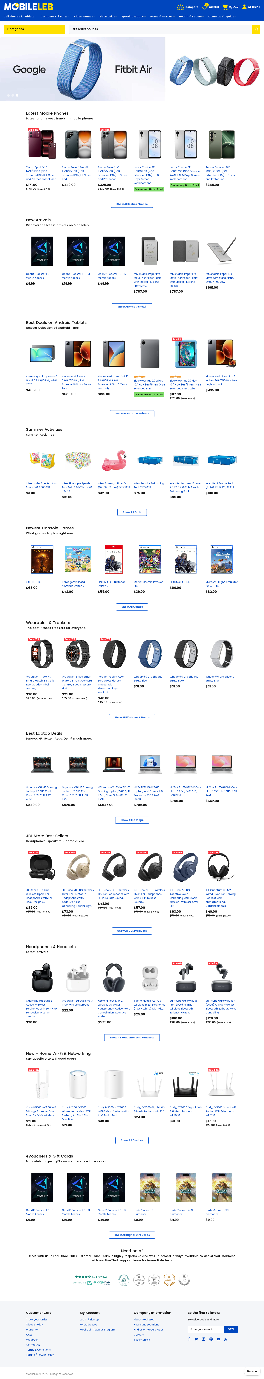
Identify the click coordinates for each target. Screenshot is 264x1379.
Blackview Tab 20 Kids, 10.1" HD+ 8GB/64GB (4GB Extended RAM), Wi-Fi (185, 384)
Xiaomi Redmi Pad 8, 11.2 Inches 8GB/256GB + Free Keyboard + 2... (221, 380)
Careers (139, 1334)
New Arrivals (38, 220)
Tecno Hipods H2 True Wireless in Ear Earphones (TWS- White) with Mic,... (149, 1004)
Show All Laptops (132, 820)
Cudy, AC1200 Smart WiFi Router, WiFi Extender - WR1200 (221, 1111)
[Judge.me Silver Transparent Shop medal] (139, 1280)
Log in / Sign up (89, 1319)
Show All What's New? (132, 306)
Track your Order (36, 1319)
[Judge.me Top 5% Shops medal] (184, 1280)
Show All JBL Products (132, 931)
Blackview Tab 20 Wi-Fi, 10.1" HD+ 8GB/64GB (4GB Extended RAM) (149, 384)
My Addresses (88, 1324)
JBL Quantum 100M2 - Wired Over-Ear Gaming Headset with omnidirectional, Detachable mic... (221, 898)
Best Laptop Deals (44, 733)
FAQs (29, 1334)
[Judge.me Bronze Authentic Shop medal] (169, 1280)
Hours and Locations (146, 1324)
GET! (231, 1329)
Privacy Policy (34, 1324)
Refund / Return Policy (40, 1355)
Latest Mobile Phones (47, 113)
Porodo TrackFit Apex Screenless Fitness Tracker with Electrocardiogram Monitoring (111, 684)
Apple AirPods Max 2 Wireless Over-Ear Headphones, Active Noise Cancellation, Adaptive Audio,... (114, 1008)
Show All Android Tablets (132, 413)
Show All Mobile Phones (132, 204)
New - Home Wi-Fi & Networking (58, 1053)
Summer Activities (44, 429)
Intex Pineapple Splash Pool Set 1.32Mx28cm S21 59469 (77, 487)
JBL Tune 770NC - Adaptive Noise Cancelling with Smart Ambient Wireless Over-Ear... (185, 898)
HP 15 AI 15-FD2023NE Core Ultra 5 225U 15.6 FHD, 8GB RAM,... (221, 791)
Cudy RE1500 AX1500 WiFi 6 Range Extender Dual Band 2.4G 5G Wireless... (41, 1111)
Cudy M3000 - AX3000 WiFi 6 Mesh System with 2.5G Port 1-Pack (113, 1111)
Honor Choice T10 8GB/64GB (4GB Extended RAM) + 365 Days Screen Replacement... (147, 175)
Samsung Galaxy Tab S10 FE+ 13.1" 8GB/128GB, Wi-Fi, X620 (41, 380)
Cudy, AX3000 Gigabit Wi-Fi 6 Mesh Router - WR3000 (186, 1111)
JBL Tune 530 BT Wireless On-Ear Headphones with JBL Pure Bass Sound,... (113, 894)
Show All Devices (132, 1140)
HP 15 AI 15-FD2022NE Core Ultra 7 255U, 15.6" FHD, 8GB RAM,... (186, 791)
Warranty (32, 1329)
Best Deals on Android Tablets (56, 322)
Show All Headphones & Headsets (132, 1037)
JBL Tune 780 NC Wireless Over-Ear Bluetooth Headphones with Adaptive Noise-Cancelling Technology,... (78, 898)
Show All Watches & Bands (132, 717)
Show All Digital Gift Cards (132, 1235)
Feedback (32, 1339)
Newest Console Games (50, 528)
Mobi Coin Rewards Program (97, 1329)
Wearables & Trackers (48, 622)
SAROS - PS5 (33, 582)
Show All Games (132, 607)
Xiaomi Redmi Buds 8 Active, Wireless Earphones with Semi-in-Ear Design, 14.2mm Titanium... (41, 1008)
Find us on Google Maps (148, 1329)
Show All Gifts (132, 512)
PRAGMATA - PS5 (180, 582)
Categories (15, 29)
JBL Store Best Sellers (47, 836)
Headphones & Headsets (51, 947)
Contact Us (33, 1344)
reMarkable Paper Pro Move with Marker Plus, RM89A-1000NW (220, 278)
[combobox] (165, 29)
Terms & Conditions (38, 1350)
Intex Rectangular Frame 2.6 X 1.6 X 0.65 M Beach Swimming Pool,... (185, 487)
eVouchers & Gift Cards (49, 1156)
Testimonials (142, 1339)
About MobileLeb (144, 1319)
